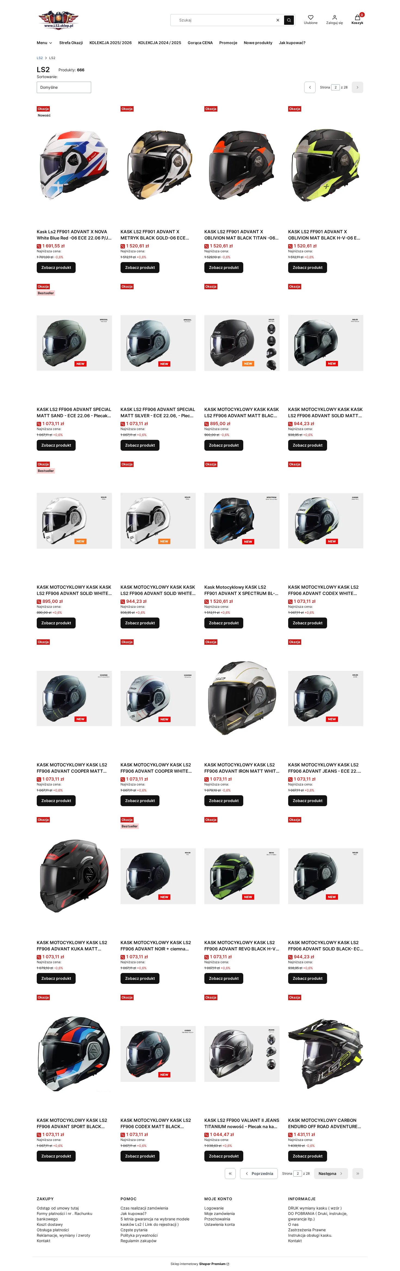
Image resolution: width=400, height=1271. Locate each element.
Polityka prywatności (139, 1235)
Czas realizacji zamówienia (144, 1208)
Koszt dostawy (50, 1224)
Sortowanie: (47, 76)
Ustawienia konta (219, 1224)
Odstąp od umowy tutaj (58, 1208)
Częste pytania (134, 1229)
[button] (289, 20)
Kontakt (43, 1240)
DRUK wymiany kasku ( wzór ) (315, 1208)
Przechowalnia (217, 1219)
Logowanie (214, 1208)
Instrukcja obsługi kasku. (310, 1235)
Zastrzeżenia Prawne (307, 1229)
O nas (293, 1224)
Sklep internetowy (198, 1264)
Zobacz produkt (56, 267)
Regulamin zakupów (138, 1240)
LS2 (40, 58)
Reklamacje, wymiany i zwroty (63, 1235)
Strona (325, 87)
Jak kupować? (133, 1213)
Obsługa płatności (53, 1229)
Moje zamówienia (219, 1213)
